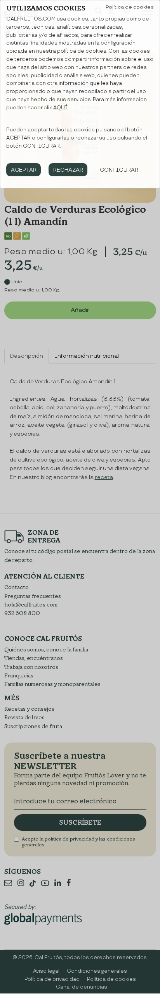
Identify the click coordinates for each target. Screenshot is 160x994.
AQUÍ (60, 108)
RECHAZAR (68, 170)
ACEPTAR (24, 170)
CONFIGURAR (119, 170)
